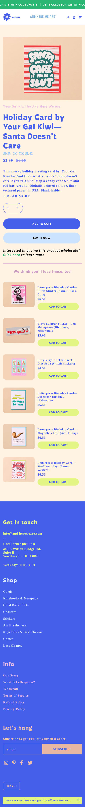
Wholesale (11, 689)
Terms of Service (16, 695)
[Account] (74, 17)
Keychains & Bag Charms (22, 632)
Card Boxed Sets (16, 605)
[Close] (78, 800)
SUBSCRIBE (62, 749)
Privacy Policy (14, 709)
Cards (7, 591)
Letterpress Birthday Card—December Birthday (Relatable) (57, 397)
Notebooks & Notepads (20, 598)
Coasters (9, 612)
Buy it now (42, 238)
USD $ (10, 786)
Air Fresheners (14, 625)
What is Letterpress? (19, 682)
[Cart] (80, 17)
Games (8, 639)
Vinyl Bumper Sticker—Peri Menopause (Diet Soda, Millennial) (57, 327)
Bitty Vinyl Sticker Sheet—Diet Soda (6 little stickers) (56, 362)
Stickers (9, 618)
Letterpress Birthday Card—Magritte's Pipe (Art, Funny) (58, 431)
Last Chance (12, 645)
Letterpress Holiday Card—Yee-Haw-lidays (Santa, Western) (57, 466)
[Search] (68, 17)
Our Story (11, 675)
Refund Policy (14, 702)
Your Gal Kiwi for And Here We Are (32, 106)
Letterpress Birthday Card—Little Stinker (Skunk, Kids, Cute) (57, 291)
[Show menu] (12, 17)
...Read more (16, 196)
